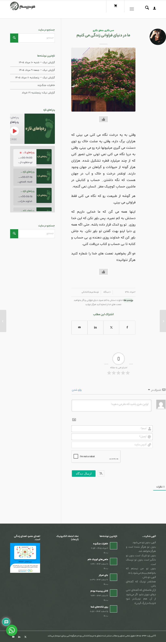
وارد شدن (77, 390)
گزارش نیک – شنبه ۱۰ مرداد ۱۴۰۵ (37, 62)
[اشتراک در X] (111, 327)
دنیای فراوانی (92, 300)
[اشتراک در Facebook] (127, 327)
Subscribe (10, 139)
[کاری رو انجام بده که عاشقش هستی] (163, 321)
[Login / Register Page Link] (152, 9)
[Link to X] (25, 637)
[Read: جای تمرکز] (113, 577)
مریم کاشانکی (88, 292)
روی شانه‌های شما (99, 607)
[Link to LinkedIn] (19, 637)
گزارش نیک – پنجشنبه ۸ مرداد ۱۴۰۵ (35, 77)
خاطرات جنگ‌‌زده (46, 85)
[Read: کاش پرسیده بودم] (113, 593)
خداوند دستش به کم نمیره (111, 300)
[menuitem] (152, 9)
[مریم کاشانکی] (22, 9)
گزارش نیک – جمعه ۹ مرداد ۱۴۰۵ (37, 70)
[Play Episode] (14, 131)
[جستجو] (145, 9)
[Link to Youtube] (13, 637)
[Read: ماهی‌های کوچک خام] (113, 561)
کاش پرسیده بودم (99, 591)
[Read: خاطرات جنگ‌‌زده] (113, 545)
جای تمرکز (103, 575)
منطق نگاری (98, 30)
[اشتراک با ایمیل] (79, 327)
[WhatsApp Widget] (11, 630)
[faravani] (103, 80)
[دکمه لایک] (103, 119)
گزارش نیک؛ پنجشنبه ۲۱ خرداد (38, 93)
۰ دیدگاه (107, 292)
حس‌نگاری (109, 30)
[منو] (133, 9)
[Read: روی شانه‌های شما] (113, 609)
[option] (32, 157)
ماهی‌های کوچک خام (98, 560)
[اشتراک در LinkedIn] (95, 327)
